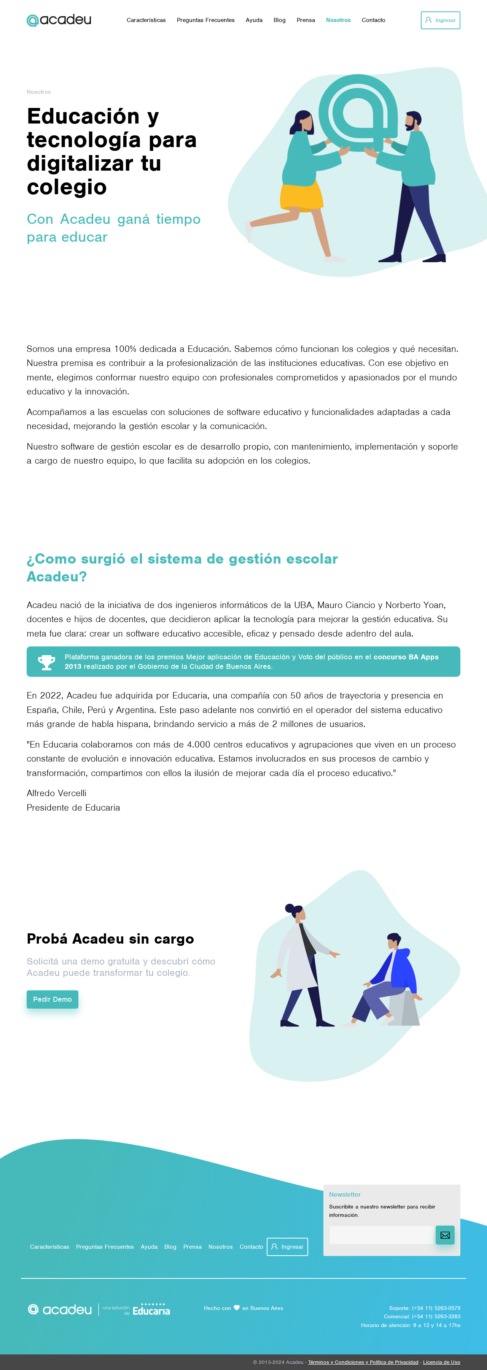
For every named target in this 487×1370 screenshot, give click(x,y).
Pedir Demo (52, 999)
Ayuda (254, 20)
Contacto (373, 20)
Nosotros (338, 20)
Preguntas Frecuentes (206, 20)
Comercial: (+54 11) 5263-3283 (422, 1316)
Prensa (306, 20)
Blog (280, 20)
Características (146, 20)
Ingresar (445, 20)
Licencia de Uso (441, 1362)
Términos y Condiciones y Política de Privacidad (363, 1362)
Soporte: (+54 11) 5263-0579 (424, 1308)
